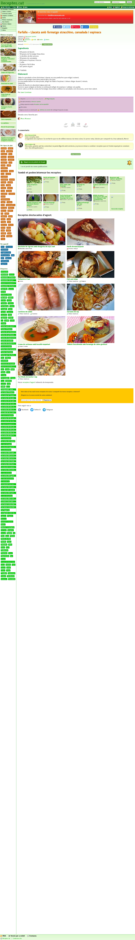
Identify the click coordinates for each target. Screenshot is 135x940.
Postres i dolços (6, 24)
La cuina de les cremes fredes (10, 412)
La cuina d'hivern (7, 392)
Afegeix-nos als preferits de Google (34, 162)
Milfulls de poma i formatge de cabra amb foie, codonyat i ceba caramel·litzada (100, 197)
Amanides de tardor (8, 286)
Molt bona (3, 530)
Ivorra (8, 386)
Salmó (2, 565)
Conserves (4, 171)
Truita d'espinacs (32, 184)
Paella (7, 213)
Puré (9, 222)
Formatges (5, 378)
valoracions (36, 44)
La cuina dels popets (7, 490)
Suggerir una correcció (85, 126)
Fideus (8, 372)
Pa (2, 213)
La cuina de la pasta (8, 401)
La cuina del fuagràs (6, 444)
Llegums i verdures (7, 15)
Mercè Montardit (25, 119)
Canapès (3, 159)
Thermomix (4, 249)
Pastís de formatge (49, 177)
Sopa (2, 230)
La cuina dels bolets (8, 461)
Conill (7, 320)
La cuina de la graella (9, 398)
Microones (9, 247)
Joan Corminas (26, 92)
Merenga (3, 208)
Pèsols (3, 547)
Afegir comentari (75, 154)
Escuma (3, 182)
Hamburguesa (5, 199)
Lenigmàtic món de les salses (11, 513)
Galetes (10, 188)
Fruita (2, 381)
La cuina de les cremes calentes (13, 410)
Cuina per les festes (8, 355)
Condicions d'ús (17, 938)
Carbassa (4, 306)
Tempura (9, 236)
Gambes (3, 384)
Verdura (3, 576)
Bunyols (3, 157)
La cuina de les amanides (10, 404)
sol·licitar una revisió (44, 110)
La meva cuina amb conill (9, 501)
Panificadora (4, 261)
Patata (9, 542)
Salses (4, 26)
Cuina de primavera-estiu (10, 335)
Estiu (2, 369)
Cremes (3, 323)
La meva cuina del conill (10, 507)
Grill (2, 258)
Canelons (11, 157)
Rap (12, 556)
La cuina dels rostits (8, 499)
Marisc (3, 524)
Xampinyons (4, 579)
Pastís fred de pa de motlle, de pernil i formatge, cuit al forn (66, 197)
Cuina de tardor (7, 341)
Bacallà (4, 298)
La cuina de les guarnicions (11, 418)
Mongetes (10, 530)
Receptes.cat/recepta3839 (41, 104)
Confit (8, 165)
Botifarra (3, 300)
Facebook (25, 410)
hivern (47, 39)
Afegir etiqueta (50, 99)
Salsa (8, 227)
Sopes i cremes (6, 11)
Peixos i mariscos (7, 20)
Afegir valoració (47, 44)
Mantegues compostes (7, 521)
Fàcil (12, 369)
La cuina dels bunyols (9, 464)
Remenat (3, 225)
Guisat (3, 196)
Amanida (3, 148)
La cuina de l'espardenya (10, 395)
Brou (10, 154)
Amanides (11, 274)
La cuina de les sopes (9, 433)
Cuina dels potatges (6, 346)
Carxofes (3, 315)
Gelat (2, 191)
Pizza (8, 219)
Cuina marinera (6, 352)
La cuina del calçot (8, 441)
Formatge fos (81, 184)
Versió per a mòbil (17, 936)
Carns (4, 17)
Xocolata (12, 579)
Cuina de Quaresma (8, 338)
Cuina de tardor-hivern (9, 343)
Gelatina (9, 191)
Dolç (2, 358)
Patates (4, 545)
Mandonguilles (10, 205)
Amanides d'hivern (8, 277)
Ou (14, 533)
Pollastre (4, 550)
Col (2, 320)
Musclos (3, 533)
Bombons (9, 151)
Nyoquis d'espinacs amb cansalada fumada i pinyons (34, 204)
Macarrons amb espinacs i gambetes (116, 178)
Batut (3, 151)
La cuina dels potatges (9, 493)
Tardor (8, 567)
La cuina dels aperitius (9, 453)
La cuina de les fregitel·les (7, 415)
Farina (3, 372)
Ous (2, 536)
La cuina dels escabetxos (8, 467)
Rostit (3, 227)
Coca (10, 162)
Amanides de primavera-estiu (8, 283)
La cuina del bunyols (6, 438)
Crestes (8, 174)
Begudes (4, 28)
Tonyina (3, 570)
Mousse (3, 210)
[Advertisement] (75, 428)
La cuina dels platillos (9, 487)
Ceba (9, 315)
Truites (3, 573)
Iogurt (3, 202)
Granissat (12, 194)
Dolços (7, 358)
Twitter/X (37, 410)
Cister (11, 318)
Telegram (49, 410)
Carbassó (12, 306)
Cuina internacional (8, 349)
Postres (4, 553)
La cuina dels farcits (6, 473)
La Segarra (5, 510)
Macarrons (3, 519)
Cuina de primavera (8, 332)
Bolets (10, 298)
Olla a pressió (5, 255)
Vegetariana (11, 573)
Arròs (3, 292)
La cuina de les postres (9, 430)
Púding (3, 222)
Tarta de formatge (48, 202)
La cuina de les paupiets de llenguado (10, 424)
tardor (41, 39)
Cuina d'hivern (6, 329)
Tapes (3, 236)
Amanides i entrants (8, 9)
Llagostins (3, 516)
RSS (4, 936)
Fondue (3, 188)
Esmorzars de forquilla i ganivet (9, 366)
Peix (10, 545)
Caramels (11, 159)
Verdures (10, 576)
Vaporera (8, 258)
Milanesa (11, 208)
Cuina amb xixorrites (8, 326)
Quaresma (5, 556)
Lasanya (9, 202)
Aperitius (11, 289)
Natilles (10, 210)
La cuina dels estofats (9, 470)
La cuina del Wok (6, 450)
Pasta (10, 216)
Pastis (3, 542)
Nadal (9, 533)
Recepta (3, 559)
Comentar (79, 126)
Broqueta (4, 154)
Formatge (3, 375)
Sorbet (8, 230)
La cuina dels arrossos (9, 458)
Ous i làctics (5, 22)
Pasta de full (5, 539)
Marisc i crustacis (7, 527)
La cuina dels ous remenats (9, 484)
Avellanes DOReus (6, 295)
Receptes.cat (12, 3)
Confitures (4, 168)
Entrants (4, 361)
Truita (3, 239)
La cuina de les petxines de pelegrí (14, 427)
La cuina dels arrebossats (10, 455)
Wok (12, 255)
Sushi (9, 233)
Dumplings (4, 179)
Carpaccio (4, 162)
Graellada (4, 194)
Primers (10, 553)
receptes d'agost (29, 382)
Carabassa (10, 303)
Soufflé (3, 233)
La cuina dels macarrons (7, 478)
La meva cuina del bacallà (10, 504)
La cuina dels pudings (6, 496)
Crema (11, 171)
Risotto (11, 225)
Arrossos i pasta (7, 13)
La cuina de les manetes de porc (12, 421)
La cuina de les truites (9, 435)
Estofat (10, 182)
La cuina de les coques (9, 407)
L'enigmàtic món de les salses (12, 389)
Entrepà (12, 179)
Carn (10, 309)
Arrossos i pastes (31, 36)
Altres (4, 30)
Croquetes (4, 176)
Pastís (3, 219)
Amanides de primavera (10, 280)
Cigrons (4, 318)
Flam (2, 185)
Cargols (4, 309)
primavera (27, 39)
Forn (2, 247)
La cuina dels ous (5, 481)
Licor (2, 205)
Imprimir (73, 126)
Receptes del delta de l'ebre (8, 562)
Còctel (3, 165)
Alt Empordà (4, 272)
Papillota (4, 216)
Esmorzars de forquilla (8, 363)
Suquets (3, 567)
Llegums (10, 516)
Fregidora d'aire (5, 252)
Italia (3, 387)
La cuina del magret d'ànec (9, 447)
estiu (34, 39)
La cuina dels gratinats (9, 476)
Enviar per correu (66, 126)
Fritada (8, 185)
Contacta (32, 936)
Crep (2, 174)
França (13, 378)
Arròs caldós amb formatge (65, 185)
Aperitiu (10, 148)
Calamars (9, 300)
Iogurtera (4, 264)
